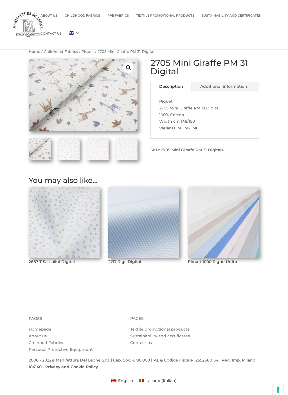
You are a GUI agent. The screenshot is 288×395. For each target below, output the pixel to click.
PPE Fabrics (118, 15)
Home (34, 52)
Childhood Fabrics (82, 15)
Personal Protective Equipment (61, 349)
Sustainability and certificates (160, 335)
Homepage (40, 329)
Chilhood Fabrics (46, 342)
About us (48, 15)
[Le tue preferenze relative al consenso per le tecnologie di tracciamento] (278, 389)
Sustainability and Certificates (231, 15)
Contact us (51, 33)
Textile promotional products (159, 329)
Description (171, 86)
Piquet (88, 52)
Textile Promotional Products (165, 15)
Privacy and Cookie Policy (71, 366)
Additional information (223, 86)
